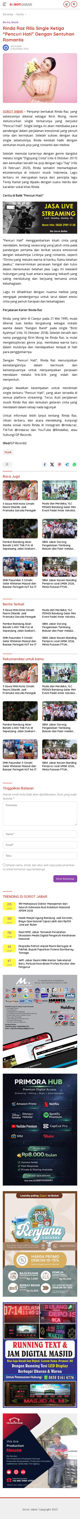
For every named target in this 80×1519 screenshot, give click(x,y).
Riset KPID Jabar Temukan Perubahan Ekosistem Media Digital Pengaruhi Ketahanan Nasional (47, 935)
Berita (6, 22)
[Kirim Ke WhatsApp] (74, 464)
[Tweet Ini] (52, 464)
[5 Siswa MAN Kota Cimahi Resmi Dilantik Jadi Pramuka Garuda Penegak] (20, 490)
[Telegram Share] (67, 464)
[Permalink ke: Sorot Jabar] (6, 47)
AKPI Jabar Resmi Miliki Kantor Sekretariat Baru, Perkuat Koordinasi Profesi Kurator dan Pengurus (47, 964)
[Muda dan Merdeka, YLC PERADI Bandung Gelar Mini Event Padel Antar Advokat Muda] (59, 490)
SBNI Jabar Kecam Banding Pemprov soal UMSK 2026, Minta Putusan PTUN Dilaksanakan (59, 584)
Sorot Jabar (16, 46)
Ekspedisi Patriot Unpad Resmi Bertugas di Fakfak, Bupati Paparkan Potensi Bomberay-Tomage (46, 949)
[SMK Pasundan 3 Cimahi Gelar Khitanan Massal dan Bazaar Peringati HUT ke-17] (20, 566)
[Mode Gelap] (66, 4)
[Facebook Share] (44, 464)
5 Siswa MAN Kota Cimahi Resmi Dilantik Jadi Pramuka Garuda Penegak (19, 507)
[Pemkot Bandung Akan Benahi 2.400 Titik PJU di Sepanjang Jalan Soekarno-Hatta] (20, 528)
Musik (14, 22)
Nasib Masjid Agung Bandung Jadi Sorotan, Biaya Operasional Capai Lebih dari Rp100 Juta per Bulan (46, 921)
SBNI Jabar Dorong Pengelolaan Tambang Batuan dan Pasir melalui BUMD (57, 545)
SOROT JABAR (13, 111)
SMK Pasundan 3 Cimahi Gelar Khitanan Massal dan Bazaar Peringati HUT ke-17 (19, 584)
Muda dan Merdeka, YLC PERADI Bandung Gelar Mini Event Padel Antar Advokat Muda (59, 507)
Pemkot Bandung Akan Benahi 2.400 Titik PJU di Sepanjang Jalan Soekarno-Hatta (20, 545)
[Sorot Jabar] (20, 4)
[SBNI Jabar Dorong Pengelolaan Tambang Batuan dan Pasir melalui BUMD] (59, 528)
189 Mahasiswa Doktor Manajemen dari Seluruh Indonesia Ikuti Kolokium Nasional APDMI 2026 (44, 907)
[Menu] (5, 4)
